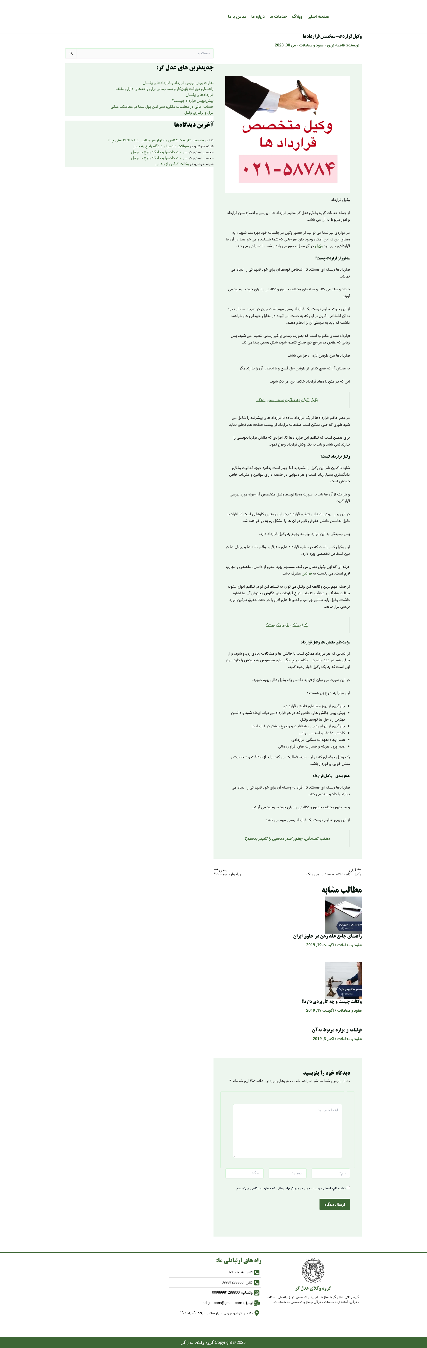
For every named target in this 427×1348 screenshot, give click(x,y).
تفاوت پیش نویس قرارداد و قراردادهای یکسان (178, 83)
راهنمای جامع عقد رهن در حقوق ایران (327, 936)
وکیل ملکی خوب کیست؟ (287, 624)
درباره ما (258, 16)
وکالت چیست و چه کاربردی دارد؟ (332, 1002)
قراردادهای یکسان (200, 95)
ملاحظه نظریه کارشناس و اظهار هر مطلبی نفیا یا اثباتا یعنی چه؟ (156, 140)
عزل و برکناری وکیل (199, 112)
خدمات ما (278, 16)
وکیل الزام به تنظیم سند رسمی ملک (287, 399)
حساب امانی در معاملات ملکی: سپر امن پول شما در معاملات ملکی (162, 107)
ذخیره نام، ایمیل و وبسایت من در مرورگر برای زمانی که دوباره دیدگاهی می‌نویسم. (290, 1188)
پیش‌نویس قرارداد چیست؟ (193, 101)
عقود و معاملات (311, 45)
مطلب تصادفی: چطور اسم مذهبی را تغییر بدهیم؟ (287, 838)
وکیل (319, 246)
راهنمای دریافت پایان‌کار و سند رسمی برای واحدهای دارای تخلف (164, 89)
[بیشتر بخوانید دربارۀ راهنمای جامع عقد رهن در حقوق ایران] (343, 915)
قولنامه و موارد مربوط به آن (337, 1030)
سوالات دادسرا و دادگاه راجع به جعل (161, 146)
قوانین (306, 573)
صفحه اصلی (318, 16)
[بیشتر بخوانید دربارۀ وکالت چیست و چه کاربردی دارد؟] (343, 980)
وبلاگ (297, 16)
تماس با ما (237, 16)
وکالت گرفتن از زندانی (172, 164)
